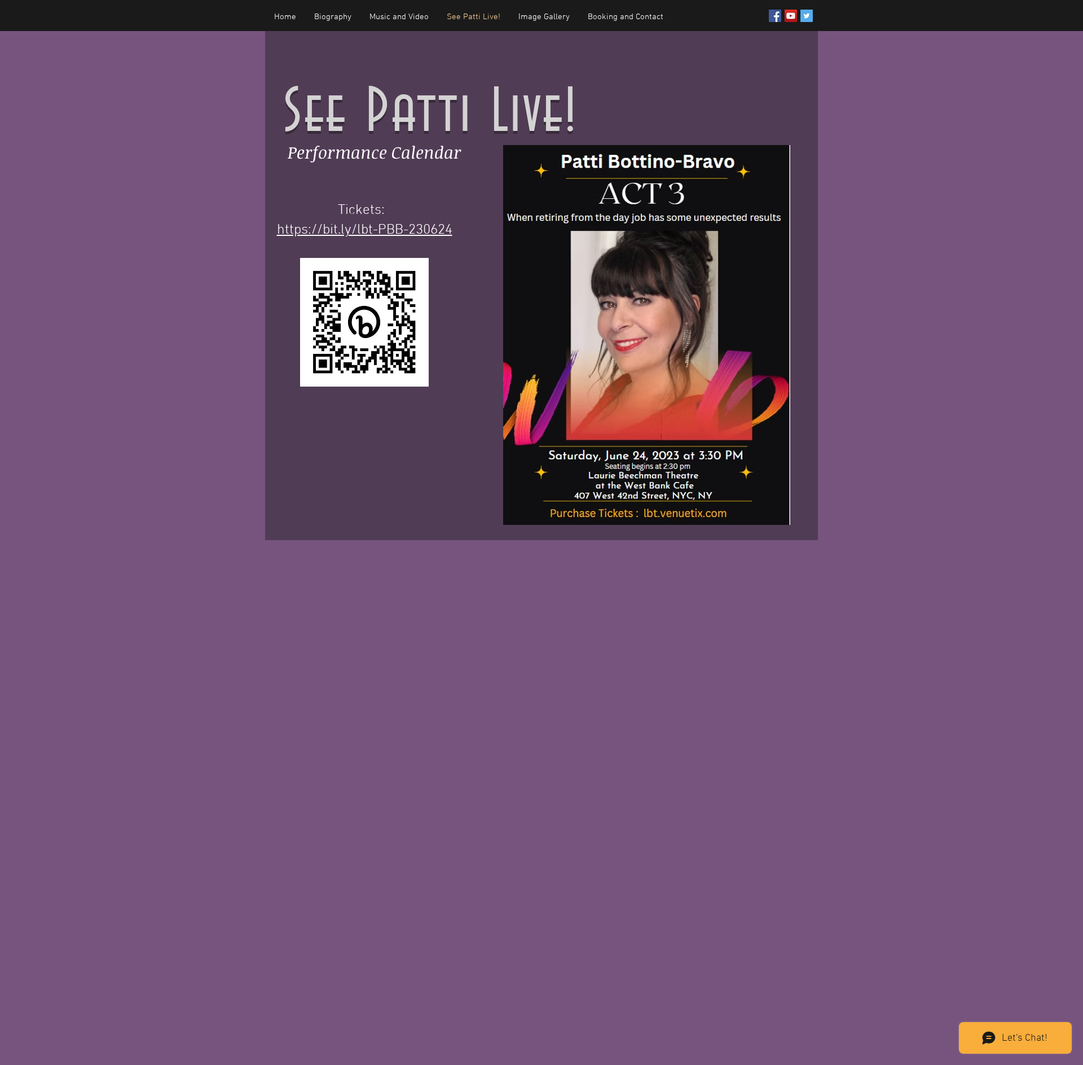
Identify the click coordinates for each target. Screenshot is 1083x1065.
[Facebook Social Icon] (775, 16)
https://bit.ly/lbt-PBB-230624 (364, 230)
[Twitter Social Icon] (806, 16)
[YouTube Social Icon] (791, 16)
